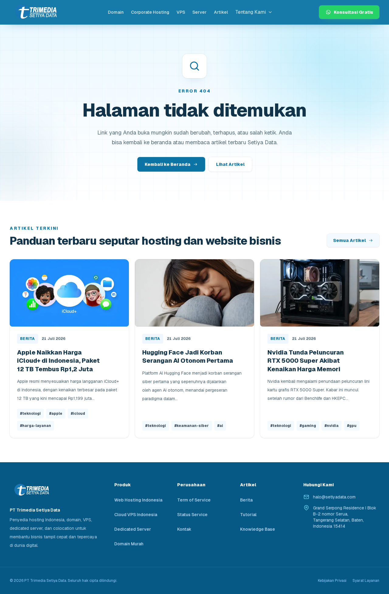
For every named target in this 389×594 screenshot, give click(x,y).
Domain (116, 12)
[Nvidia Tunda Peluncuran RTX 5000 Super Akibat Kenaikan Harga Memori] (319, 293)
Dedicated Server (132, 529)
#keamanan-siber (191, 425)
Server (199, 12)
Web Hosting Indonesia (138, 500)
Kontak (184, 529)
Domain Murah (128, 544)
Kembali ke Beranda (168, 164)
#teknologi (30, 413)
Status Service (192, 514)
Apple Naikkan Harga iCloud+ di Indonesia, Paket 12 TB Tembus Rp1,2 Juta (58, 360)
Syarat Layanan (366, 580)
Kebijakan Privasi (332, 580)
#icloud (78, 413)
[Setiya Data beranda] (35, 12)
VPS (181, 12)
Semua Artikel (349, 240)
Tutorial (248, 514)
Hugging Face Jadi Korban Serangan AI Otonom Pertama (187, 356)
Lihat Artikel (230, 164)
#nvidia (332, 425)
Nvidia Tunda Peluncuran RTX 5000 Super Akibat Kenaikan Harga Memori (305, 360)
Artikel (221, 12)
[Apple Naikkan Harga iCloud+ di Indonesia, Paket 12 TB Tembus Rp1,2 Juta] (69, 293)
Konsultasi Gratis (353, 12)
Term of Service (194, 500)
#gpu (351, 425)
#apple (55, 413)
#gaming (308, 425)
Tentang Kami (250, 12)
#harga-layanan (35, 425)
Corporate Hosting (150, 12)
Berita (27, 338)
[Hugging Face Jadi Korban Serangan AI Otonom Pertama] (194, 293)
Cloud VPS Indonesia (135, 514)
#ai (220, 425)
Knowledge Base (257, 529)
